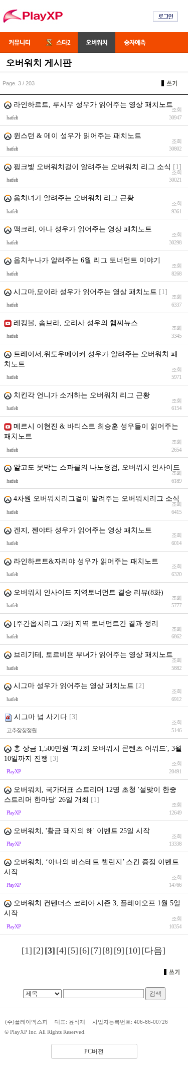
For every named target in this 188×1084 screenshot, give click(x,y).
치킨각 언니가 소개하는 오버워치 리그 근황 (81, 395)
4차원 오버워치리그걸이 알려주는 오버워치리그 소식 (95, 498)
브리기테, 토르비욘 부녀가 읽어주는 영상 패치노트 (92, 654)
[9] (119, 950)
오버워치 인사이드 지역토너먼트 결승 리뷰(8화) (87, 592)
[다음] (153, 950)
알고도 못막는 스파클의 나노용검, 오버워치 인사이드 (96, 467)
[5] (73, 950)
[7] (96, 950)
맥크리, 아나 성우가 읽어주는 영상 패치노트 (82, 229)
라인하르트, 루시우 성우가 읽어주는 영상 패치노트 (92, 104)
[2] (38, 950)
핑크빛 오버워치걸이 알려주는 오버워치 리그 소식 (91, 167)
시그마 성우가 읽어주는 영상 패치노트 (73, 686)
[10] (132, 950)
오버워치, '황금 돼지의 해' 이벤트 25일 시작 (81, 831)
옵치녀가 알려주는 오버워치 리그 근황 (73, 198)
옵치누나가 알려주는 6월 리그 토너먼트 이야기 (86, 260)
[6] (84, 950)
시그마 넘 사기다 (40, 717)
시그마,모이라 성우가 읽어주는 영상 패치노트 (84, 292)
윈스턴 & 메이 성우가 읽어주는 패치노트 (76, 136)
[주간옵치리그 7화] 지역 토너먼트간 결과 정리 (85, 623)
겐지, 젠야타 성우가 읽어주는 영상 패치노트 (82, 530)
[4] (61, 950)
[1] (27, 950)
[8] (107, 950)
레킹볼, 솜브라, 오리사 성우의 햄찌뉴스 (76, 323)
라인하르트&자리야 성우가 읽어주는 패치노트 (85, 561)
